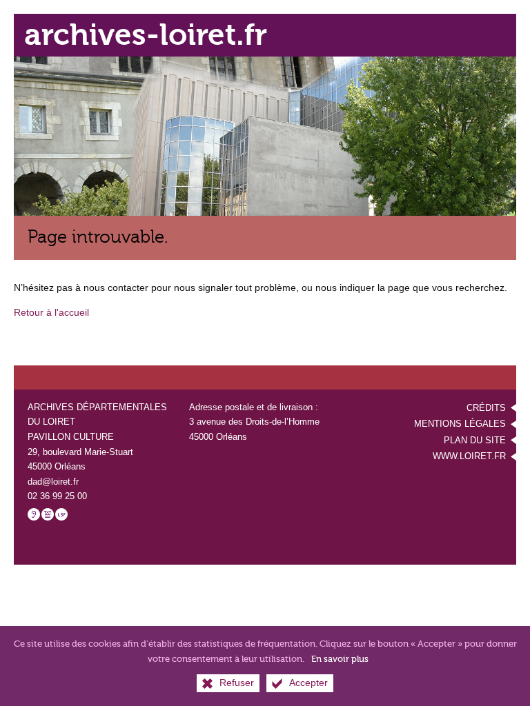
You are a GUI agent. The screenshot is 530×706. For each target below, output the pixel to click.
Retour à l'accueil (51, 312)
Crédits (486, 408)
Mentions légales (460, 423)
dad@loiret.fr (53, 481)
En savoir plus (340, 659)
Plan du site (475, 440)
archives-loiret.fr (145, 34)
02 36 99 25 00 (57, 496)
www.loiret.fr (469, 456)
